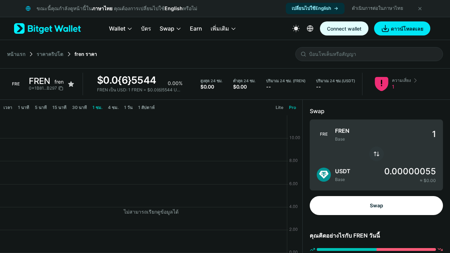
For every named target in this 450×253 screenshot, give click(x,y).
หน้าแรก (16, 54)
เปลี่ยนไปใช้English (311, 8)
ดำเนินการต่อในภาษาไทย (377, 8)
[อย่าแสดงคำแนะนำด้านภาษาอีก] (420, 8)
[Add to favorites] (71, 84)
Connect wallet (344, 29)
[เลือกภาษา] (310, 28)
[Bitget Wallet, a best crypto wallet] (47, 28)
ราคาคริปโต (50, 54)
